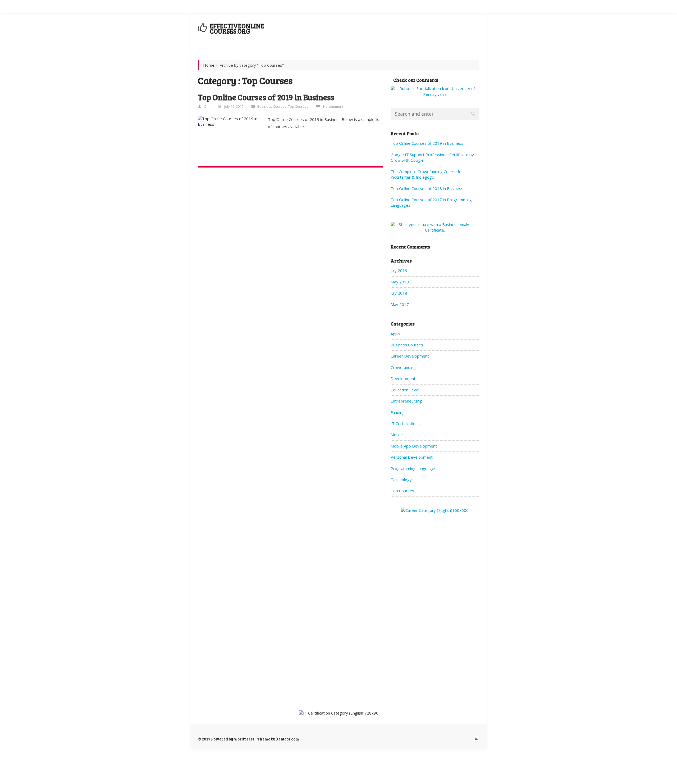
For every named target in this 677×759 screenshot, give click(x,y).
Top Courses (298, 106)
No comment (333, 106)
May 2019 (400, 281)
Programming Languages (413, 468)
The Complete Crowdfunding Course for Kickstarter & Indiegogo (427, 174)
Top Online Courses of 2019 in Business (266, 97)
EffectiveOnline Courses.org (237, 28)
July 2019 (399, 270)
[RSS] (476, 739)
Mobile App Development (414, 446)
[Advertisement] (383, 31)
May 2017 (400, 304)
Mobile (397, 434)
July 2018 (399, 293)
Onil (207, 106)
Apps (395, 333)
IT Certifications (405, 423)
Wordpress (244, 739)
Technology (401, 479)
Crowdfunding (403, 367)
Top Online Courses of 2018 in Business (427, 188)
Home (208, 65)
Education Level (405, 389)
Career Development (410, 356)
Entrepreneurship (407, 401)
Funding (398, 412)
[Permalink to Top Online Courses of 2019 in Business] (231, 138)
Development (403, 378)
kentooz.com (287, 739)
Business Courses (271, 106)
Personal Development (412, 457)
